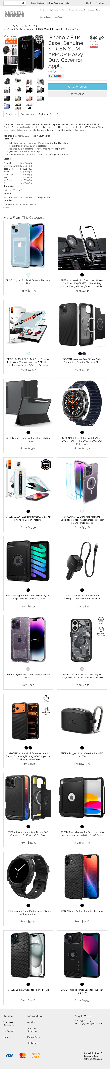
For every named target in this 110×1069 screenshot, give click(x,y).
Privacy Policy (33, 1037)
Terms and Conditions (32, 1029)
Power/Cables (45, 17)
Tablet (71, 10)
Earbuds (91, 10)
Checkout (100, 3)
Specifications (27, 114)
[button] (77, 94)
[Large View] (6, 81)
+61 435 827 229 (84, 1021)
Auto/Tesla (58, 17)
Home (33, 3)
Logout (6, 1037)
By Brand (44, 10)
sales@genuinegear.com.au (89, 1023)
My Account (9, 1031)
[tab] (11, 114)
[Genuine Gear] (14, 14)
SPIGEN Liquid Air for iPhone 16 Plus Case (82, 911)
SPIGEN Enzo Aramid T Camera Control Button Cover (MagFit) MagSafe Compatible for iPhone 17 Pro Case (28, 756)
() (89, 3)
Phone (64, 10)
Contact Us (32, 1043)
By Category (54, 10)
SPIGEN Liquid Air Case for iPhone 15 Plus (28, 990)
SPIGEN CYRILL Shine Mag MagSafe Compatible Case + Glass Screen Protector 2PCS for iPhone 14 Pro (82, 520)
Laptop (99, 10)
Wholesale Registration (54, 3)
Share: (51, 76)
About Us (31, 1022)
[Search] (23, 3)
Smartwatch (80, 10)
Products (40, 3)
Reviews (43, 114)
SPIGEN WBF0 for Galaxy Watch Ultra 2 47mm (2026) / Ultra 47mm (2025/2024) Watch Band (82, 441)
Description (11, 114)
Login (66, 3)
